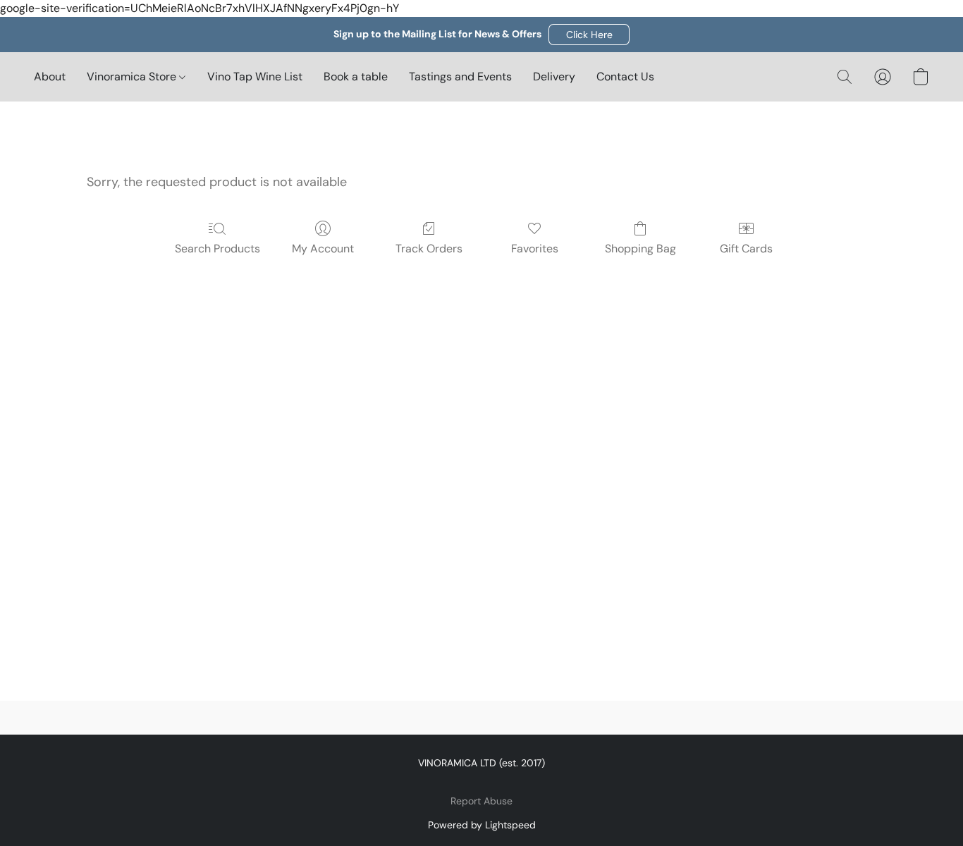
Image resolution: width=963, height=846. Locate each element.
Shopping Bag (640, 248)
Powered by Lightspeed (482, 825)
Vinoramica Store (133, 76)
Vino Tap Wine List (254, 76)
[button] (589, 34)
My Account (323, 248)
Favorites (534, 248)
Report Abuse (481, 801)
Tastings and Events (460, 76)
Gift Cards (746, 248)
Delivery (554, 76)
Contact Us (625, 76)
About (50, 76)
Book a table (356, 76)
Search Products (217, 248)
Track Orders (428, 248)
